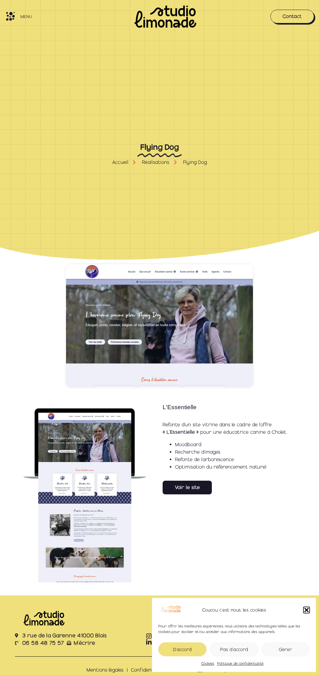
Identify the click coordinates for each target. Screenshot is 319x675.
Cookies (207, 663)
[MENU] (10, 16)
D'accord (182, 649)
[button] (306, 610)
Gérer (285, 649)
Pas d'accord (234, 649)
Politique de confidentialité (240, 663)
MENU (26, 16)
